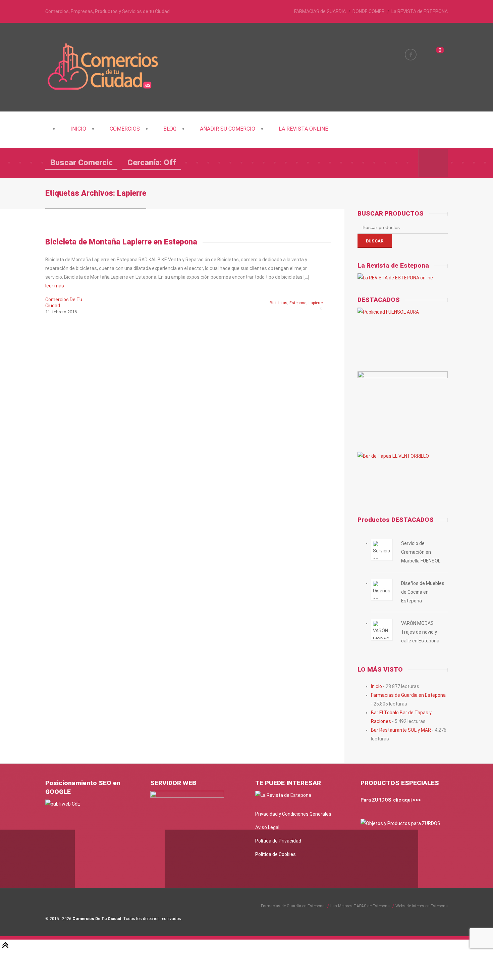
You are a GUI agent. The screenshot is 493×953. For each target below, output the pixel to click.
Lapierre (316, 303)
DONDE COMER (368, 11)
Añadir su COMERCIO (227, 129)
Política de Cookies (275, 854)
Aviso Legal (267, 827)
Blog (169, 129)
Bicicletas (278, 303)
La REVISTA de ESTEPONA (419, 11)
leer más (54, 285)
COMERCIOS (125, 129)
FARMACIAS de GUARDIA (320, 11)
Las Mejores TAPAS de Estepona (360, 906)
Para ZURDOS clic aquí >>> (391, 800)
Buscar (375, 240)
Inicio (78, 129)
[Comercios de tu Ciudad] (104, 89)
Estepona (298, 303)
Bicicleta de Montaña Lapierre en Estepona (121, 241)
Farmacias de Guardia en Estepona (408, 695)
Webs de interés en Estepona (421, 906)
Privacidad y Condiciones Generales (293, 814)
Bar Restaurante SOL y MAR (401, 730)
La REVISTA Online (303, 129)
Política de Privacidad (278, 841)
